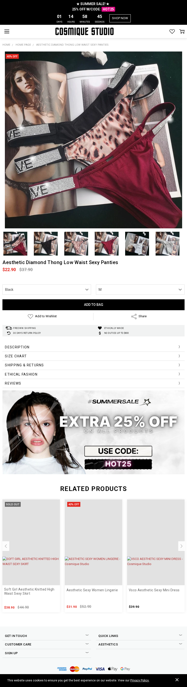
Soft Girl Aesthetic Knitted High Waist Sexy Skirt (29, 591)
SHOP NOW (120, 18)
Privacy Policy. (139, 680)
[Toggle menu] (6, 31)
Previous (5, 546)
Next (181, 546)
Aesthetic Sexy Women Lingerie (92, 590)
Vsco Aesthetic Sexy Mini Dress (154, 590)
